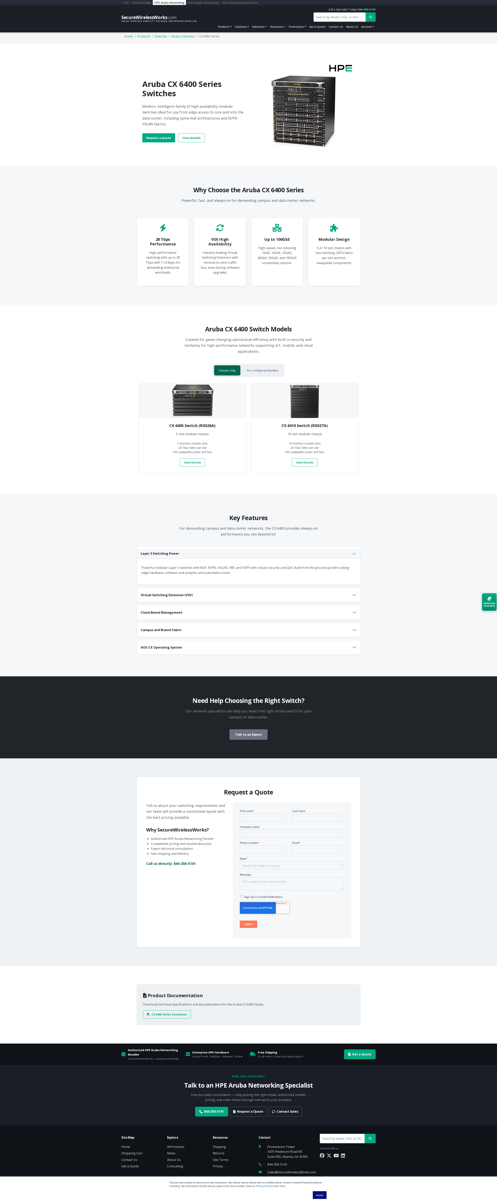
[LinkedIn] (343, 1155)
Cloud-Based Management (161, 612)
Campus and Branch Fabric (161, 630)
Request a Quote (158, 138)
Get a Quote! (317, 27)
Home (128, 36)
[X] (329, 1155)
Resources (276, 27)
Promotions (296, 27)
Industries (258, 27)
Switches (161, 36)
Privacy (218, 1166)
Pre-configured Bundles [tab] (262, 370)
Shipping (219, 1147)
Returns (218, 1153)
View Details (192, 462)
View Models (191, 138)
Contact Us (336, 27)
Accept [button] (319, 1195)
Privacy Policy (263, 1186)
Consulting (175, 1166)
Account (366, 27)
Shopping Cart (131, 1153)
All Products (175, 1147)
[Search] (370, 1138)
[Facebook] (322, 1155)
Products (223, 27)
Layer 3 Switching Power (160, 553)
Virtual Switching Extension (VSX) (167, 595)
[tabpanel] (248, 428)
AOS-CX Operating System (161, 647)
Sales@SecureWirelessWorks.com (291, 1172)
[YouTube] (336, 1155)
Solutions (241, 27)
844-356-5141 (367, 9)
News (171, 1153)
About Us (352, 27)
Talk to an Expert (248, 734)
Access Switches (182, 36)
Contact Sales (287, 1111)
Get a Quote (361, 1054)
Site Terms (221, 1160)
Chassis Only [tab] (227, 370)
